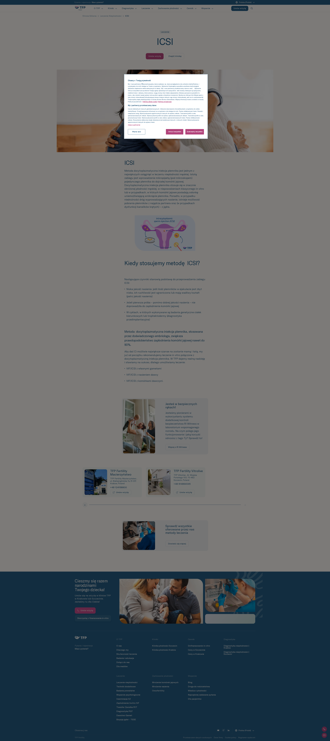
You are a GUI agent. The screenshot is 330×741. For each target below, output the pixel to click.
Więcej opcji (136, 132)
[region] (166, 106)
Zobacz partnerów (134, 125)
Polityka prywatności (165, 102)
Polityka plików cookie (150, 102)
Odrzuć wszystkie (174, 132)
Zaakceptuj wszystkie (195, 132)
